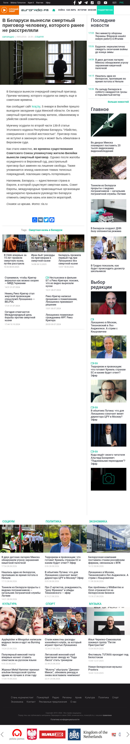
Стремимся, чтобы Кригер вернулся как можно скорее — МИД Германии (22, 280)
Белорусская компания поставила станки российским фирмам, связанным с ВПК (106, 560)
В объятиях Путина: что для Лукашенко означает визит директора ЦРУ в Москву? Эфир (107, 415)
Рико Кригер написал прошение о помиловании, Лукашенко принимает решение (61, 300)
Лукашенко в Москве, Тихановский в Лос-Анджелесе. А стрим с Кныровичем (104, 327)
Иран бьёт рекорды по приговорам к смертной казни (43, 258)
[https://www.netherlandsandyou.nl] (88, 734)
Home (53, 10)
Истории (82, 10)
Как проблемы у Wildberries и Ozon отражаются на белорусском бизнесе (106, 590)
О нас (73, 701)
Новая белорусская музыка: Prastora (105, 668)
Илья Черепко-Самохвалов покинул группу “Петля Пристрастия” (104, 642)
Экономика (98, 521)
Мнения (92, 10)
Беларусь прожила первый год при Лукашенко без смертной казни (69, 259)
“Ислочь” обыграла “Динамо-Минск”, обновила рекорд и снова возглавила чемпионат (62, 672)
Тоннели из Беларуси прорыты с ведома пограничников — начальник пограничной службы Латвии (108, 189)
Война (61, 10)
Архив (78, 697)
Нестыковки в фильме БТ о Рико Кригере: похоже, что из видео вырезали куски (62, 282)
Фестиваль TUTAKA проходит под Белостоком (108, 656)
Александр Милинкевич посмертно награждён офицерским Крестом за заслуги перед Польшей (105, 498)
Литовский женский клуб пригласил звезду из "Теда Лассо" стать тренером (61, 657)
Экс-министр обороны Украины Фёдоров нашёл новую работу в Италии (110, 36)
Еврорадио (8, 37)
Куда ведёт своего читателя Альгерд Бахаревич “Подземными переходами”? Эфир (108, 459)
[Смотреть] (47, 278)
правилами (107, 715)
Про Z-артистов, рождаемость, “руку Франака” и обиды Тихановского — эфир (63, 590)
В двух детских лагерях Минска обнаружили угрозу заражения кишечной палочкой (111, 64)
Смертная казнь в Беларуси (45, 230)
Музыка (95, 603)
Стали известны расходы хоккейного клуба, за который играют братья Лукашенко (63, 642)
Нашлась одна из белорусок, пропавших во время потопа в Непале (110, 78)
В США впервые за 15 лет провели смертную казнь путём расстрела (15, 259)
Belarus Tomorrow (18, 2)
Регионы (67, 697)
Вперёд (128, 734)
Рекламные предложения (53, 701)
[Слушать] (96, 363)
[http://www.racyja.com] (113, 735)
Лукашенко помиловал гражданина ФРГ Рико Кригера (59, 317)
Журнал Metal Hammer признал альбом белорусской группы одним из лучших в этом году (20, 672)
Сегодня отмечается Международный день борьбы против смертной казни (20, 316)
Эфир (48, 2)
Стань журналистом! (22, 697)
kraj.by (36, 106)
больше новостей (118, 101)
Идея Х (31, 2)
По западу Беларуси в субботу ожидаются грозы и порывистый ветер (111, 92)
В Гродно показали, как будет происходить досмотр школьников (108, 268)
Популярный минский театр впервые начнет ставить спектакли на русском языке (19, 657)
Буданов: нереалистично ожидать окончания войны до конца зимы (111, 49)
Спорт (50, 603)
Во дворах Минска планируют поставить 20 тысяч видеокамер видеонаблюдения (105, 147)
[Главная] (35, 10)
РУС (122, 2)
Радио (55, 697)
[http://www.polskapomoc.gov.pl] (17, 734)
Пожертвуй (43, 697)
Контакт (31, 701)
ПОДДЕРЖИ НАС (105, 10)
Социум (39, 37)
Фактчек (39, 2)
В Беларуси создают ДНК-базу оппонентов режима (106, 230)
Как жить (71, 10)
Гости (5, 2)
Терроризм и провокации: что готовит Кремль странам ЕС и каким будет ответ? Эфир (108, 371)
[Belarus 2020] (52, 734)
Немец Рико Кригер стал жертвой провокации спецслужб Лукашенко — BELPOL (20, 297)
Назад (2, 734)
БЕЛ (114, 2)
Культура (9, 603)
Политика (53, 521)
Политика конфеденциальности (65, 719)
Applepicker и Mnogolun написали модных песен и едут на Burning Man (21, 642)
